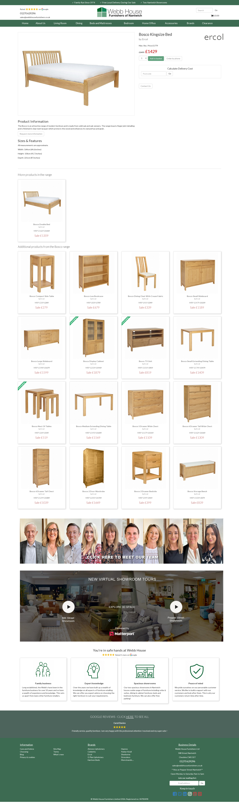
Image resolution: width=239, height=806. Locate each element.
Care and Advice (27, 749)
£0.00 (216, 15)
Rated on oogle (34, 9)
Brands (190, 23)
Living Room (60, 23)
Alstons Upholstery (96, 749)
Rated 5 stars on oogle (126, 655)
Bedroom (129, 23)
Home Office (149, 23)
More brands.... (127, 760)
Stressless (125, 757)
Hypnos (124, 749)
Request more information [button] (31, 134)
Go (216, 10)
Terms (56, 751)
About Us (40, 23)
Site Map (57, 749)
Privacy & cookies (27, 757)
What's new (58, 754)
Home (26, 23)
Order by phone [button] (173, 58)
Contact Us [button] (146, 86)
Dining (79, 23)
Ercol (90, 754)
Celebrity (92, 751)
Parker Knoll (126, 751)
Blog (22, 754)
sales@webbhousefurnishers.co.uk (35, 17)
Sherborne (125, 754)
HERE (130, 717)
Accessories (171, 23)
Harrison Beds (94, 760)
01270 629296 (28, 13)
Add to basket (156, 58)
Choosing (24, 751)
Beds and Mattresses (101, 23)
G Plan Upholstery (95, 757)
